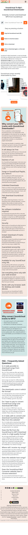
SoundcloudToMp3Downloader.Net (19, 520)
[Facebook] (6, 488)
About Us (15, 496)
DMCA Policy (15, 492)
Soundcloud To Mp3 (6, 60)
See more (14, 102)
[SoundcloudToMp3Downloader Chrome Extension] (14, 502)
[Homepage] (5, 1)
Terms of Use (15, 494)
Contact (15, 499)
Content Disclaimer (15, 491)
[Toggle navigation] (25, 2)
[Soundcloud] (12, 488)
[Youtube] (9, 488)
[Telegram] (13, 488)
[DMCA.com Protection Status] (19, 488)
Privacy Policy (15, 497)
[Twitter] (7, 488)
